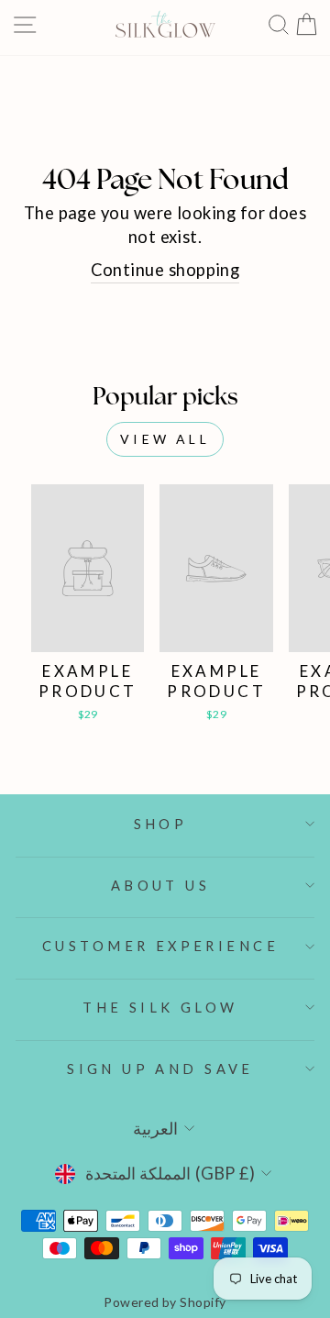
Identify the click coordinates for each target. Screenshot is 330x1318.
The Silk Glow (159, 1007)
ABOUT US (160, 885)
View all (165, 439)
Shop (161, 823)
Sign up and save (160, 1068)
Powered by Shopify (165, 1302)
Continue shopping (165, 270)
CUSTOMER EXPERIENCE (160, 945)
